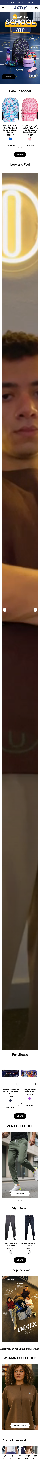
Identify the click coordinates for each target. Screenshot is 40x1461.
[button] (23, 1200)
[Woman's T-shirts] (20, 1397)
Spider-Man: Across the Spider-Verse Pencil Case (10, 1092)
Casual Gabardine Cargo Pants (10, 1244)
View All (20, 154)
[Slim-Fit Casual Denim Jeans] (29, 1227)
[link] (20, 1309)
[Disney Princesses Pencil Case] (29, 1073)
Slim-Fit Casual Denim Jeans (29, 1244)
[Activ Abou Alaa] (20, 8)
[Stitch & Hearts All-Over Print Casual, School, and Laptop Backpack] (10, 109)
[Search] (31, 8)
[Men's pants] (20, 1165)
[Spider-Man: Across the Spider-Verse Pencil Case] (10, 1073)
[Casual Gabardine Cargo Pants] (10, 1227)
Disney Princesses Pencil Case (29, 1091)
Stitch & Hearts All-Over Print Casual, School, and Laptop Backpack (10, 129)
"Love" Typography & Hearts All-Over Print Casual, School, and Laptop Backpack (30, 129)
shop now (8, 77)
